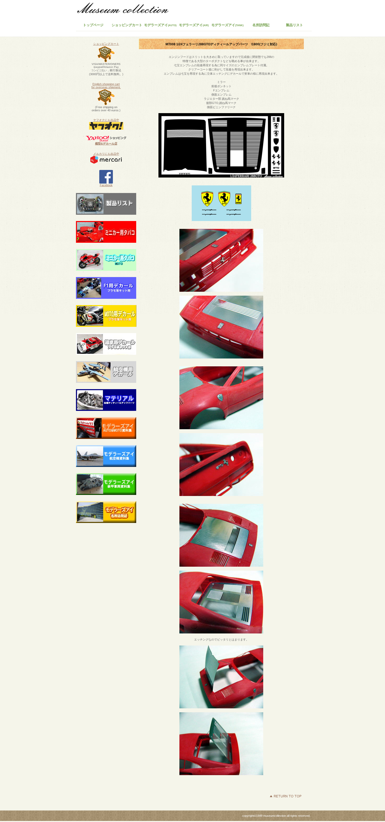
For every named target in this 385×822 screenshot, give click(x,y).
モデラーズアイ (227, 25)
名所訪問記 (261, 25)
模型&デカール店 (106, 143)
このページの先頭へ (285, 796)
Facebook (106, 185)
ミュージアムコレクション (125, 9)
